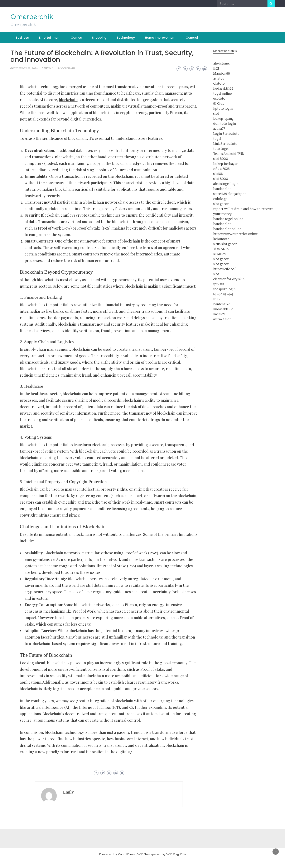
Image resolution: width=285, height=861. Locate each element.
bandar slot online (227, 229)
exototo (219, 98)
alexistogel (221, 63)
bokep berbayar (225, 164)
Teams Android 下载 (228, 154)
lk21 (216, 68)
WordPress (126, 854)
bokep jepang (223, 119)
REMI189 (219, 254)
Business (22, 38)
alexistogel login (225, 184)
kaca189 (219, 314)
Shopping (99, 38)
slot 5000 (220, 159)
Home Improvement (160, 38)
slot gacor (221, 204)
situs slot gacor (225, 244)
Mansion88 (221, 73)
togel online (222, 93)
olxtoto (219, 83)
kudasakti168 (223, 88)
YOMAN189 (222, 249)
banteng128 (221, 304)
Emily (68, 792)
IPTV (217, 299)
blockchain (66, 68)
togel (217, 139)
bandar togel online (228, 219)
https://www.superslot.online (235, 234)
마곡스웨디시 (223, 294)
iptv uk (218, 284)
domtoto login (224, 124)
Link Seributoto (225, 144)
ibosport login (224, 289)
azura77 (219, 129)
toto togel (221, 149)
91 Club (218, 103)
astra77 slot (222, 319)
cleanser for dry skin (229, 279)
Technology (126, 38)
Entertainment (50, 38)
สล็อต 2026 (221, 169)
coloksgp (220, 199)
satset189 (220, 194)
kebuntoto (221, 239)
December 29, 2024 (25, 68)
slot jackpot (237, 194)
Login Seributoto (226, 134)
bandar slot (222, 189)
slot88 (218, 174)
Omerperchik (31, 17)
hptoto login (223, 108)
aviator (218, 78)
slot (216, 114)
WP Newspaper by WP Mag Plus (161, 854)
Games (76, 38)
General (192, 38)
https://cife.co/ (224, 269)
